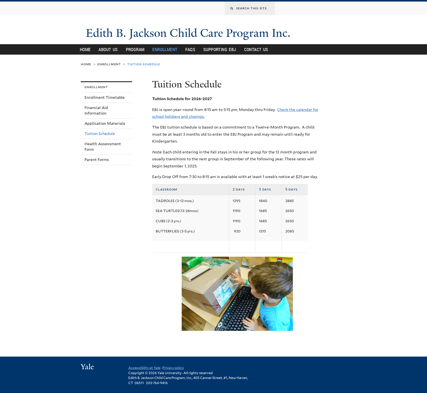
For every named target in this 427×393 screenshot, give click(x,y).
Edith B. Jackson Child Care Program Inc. (189, 33)
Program (135, 49)
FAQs (190, 49)
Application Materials (105, 123)
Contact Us (256, 49)
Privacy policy (173, 368)
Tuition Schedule (100, 133)
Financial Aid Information (96, 110)
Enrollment (164, 49)
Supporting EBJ (219, 49)
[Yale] (88, 367)
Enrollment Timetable (105, 97)
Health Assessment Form (103, 147)
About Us (108, 49)
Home (85, 49)
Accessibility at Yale (144, 368)
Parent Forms (97, 159)
